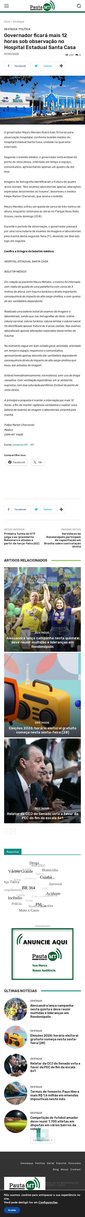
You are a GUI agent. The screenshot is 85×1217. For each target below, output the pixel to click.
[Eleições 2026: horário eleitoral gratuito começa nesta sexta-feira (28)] (42, 695)
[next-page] (13, 831)
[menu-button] (6, 5)
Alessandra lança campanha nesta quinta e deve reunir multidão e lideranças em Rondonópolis (42, 642)
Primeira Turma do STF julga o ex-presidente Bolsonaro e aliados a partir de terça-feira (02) (21, 538)
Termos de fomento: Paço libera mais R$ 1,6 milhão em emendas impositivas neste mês (54, 1095)
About (64, 1169)
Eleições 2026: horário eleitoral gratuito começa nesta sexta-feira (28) (42, 730)
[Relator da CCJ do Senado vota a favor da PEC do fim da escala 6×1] (42, 780)
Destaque (18, 21)
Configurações (48, 1202)
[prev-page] (6, 831)
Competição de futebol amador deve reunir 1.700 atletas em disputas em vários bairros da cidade (54, 1123)
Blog (56, 1169)
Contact (76, 1169)
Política (24, 29)
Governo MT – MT (23, 444)
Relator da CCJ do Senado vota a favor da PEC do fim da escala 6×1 (42, 816)
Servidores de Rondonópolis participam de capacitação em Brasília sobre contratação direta (62, 540)
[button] (79, 5)
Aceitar (12, 1210)
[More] (61, 66)
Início (7, 21)
